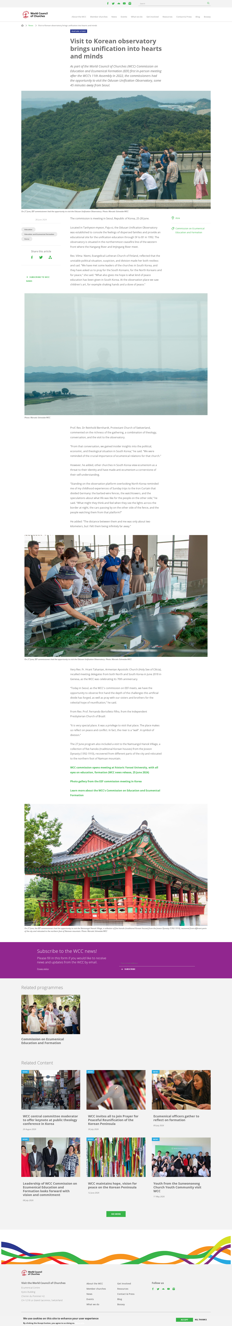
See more (116, 1214)
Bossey (207, 16)
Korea (26, 239)
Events (124, 16)
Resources (167, 16)
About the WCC (79, 16)
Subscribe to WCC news (38, 279)
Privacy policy (43, 968)
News (114, 16)
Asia (177, 218)
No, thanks (201, 1320)
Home (22, 25)
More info (79, 1323)
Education (28, 229)
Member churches (98, 16)
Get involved (152, 16)
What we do (137, 16)
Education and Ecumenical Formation (39, 234)
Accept (184, 1319)
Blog (198, 16)
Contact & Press (184, 16)
